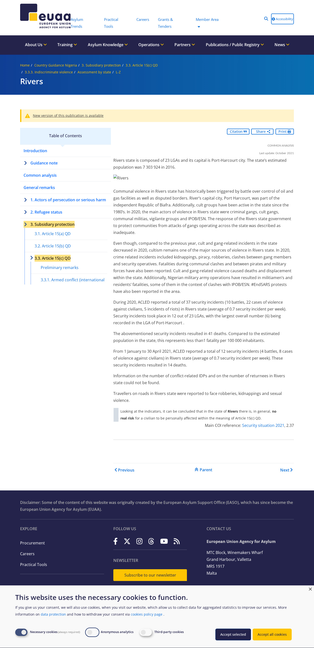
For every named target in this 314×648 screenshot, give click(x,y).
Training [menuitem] (65, 44)
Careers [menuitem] (142, 19)
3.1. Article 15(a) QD (53, 233)
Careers (27, 553)
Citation (237, 131)
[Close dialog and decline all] (310, 588)
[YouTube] (164, 541)
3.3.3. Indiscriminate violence (49, 72)
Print (283, 131)
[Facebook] (115, 541)
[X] (127, 541)
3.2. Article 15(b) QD (53, 246)
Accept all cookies (272, 634)
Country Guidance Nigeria (55, 65)
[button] (266, 18)
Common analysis (40, 175)
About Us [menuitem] (34, 44)
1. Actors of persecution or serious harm (68, 199)
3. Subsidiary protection (101, 65)
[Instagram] (139, 541)
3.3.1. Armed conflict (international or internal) (73, 283)
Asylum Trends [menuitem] (77, 23)
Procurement (32, 543)
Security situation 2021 (263, 425)
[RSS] (177, 541)
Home (25, 65)
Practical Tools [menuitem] (111, 23)
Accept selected (233, 634)
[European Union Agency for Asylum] (43, 16)
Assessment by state (94, 72)
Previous (126, 470)
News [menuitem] (280, 44)
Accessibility (284, 19)
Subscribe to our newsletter (150, 575)
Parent (206, 469)
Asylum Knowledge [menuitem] (106, 44)
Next (284, 470)
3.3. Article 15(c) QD (142, 65)
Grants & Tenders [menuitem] (165, 23)
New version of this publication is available (68, 115)
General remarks (39, 187)
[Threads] (151, 541)
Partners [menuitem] (183, 44)
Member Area (207, 19)
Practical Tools (33, 564)
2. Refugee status (46, 212)
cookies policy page (146, 614)
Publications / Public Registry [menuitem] (233, 44)
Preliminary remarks (59, 267)
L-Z (118, 72)
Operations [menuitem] (149, 44)
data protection (53, 614)
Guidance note (44, 163)
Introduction (35, 150)
